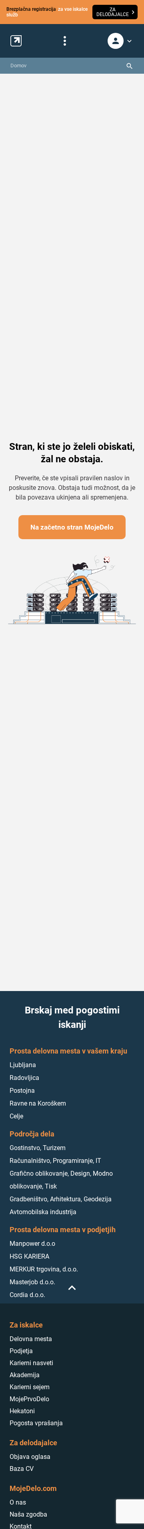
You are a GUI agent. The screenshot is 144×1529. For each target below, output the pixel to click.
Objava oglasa (30, 1457)
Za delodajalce (33, 1442)
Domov (18, 65)
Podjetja (21, 1351)
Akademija (25, 1375)
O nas (18, 1502)
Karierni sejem (30, 1387)
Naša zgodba (28, 1514)
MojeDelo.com (33, 1488)
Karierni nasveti (31, 1363)
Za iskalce (26, 1325)
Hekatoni (22, 1411)
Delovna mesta (31, 1339)
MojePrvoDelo (29, 1399)
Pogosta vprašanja (36, 1423)
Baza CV (22, 1469)
